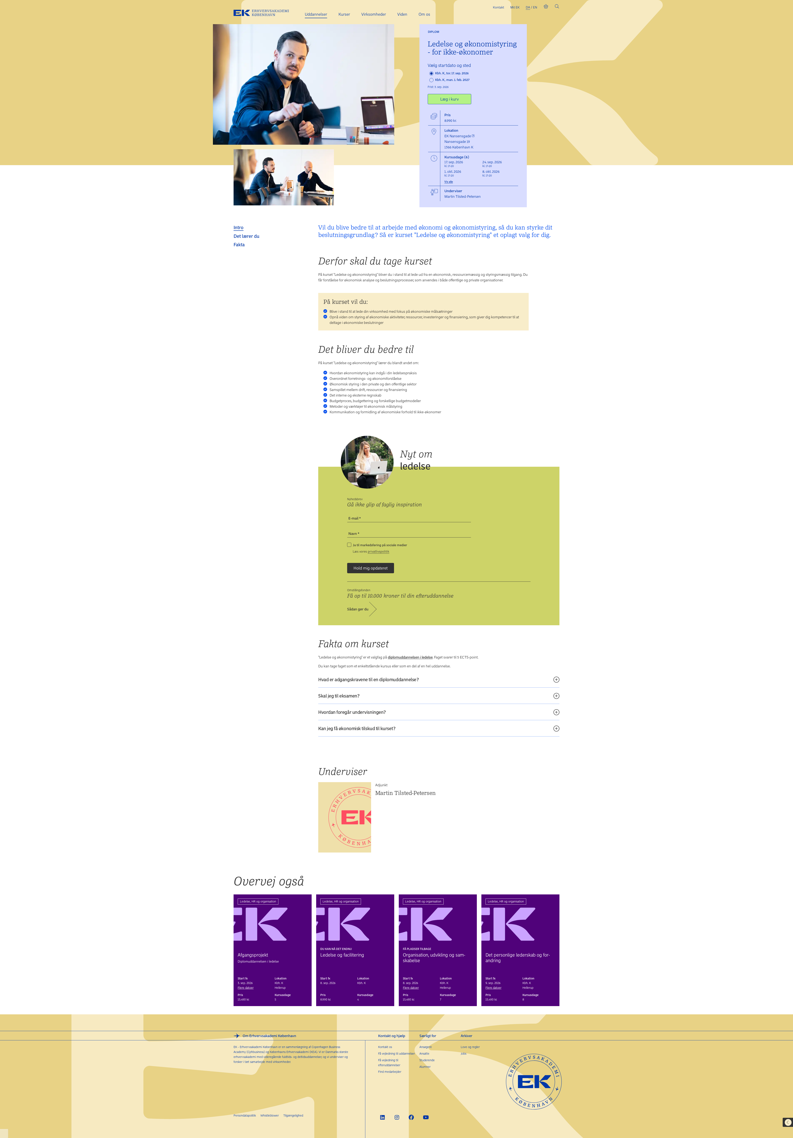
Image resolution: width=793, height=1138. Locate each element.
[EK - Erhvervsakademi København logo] (265, 12)
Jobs (463, 1053)
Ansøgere (425, 1047)
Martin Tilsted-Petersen (405, 792)
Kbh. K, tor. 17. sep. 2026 (451, 73)
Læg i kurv (449, 99)
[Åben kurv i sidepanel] (545, 7)
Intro (238, 227)
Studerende (427, 1060)
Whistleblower (269, 1115)
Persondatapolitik (245, 1115)
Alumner (425, 1067)
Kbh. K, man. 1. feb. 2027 (452, 80)
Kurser (344, 14)
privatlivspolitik (378, 551)
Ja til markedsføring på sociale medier (380, 545)
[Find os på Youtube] (425, 1117)
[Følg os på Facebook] (411, 1117)
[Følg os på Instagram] (397, 1117)
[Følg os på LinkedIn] (382, 1117)
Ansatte (424, 1053)
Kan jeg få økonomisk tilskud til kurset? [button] (356, 728)
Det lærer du (246, 236)
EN (535, 7)
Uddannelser (316, 14)
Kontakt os (385, 1047)
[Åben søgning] (556, 7)
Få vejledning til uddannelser (396, 1053)
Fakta (239, 244)
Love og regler (470, 1047)
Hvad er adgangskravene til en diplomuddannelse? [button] (368, 679)
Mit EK (515, 7)
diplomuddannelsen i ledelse (410, 657)
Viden (402, 14)
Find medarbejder (389, 1072)
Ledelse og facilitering (342, 955)
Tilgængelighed (293, 1115)
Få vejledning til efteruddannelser (389, 1062)
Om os (424, 14)
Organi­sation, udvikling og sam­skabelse (434, 957)
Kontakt (498, 7)
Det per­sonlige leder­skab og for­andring (518, 957)
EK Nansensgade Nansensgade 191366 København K (458, 141)
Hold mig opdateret (371, 568)
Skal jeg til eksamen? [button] (338, 696)
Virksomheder (373, 14)
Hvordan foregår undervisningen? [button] (352, 712)
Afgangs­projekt (253, 955)
